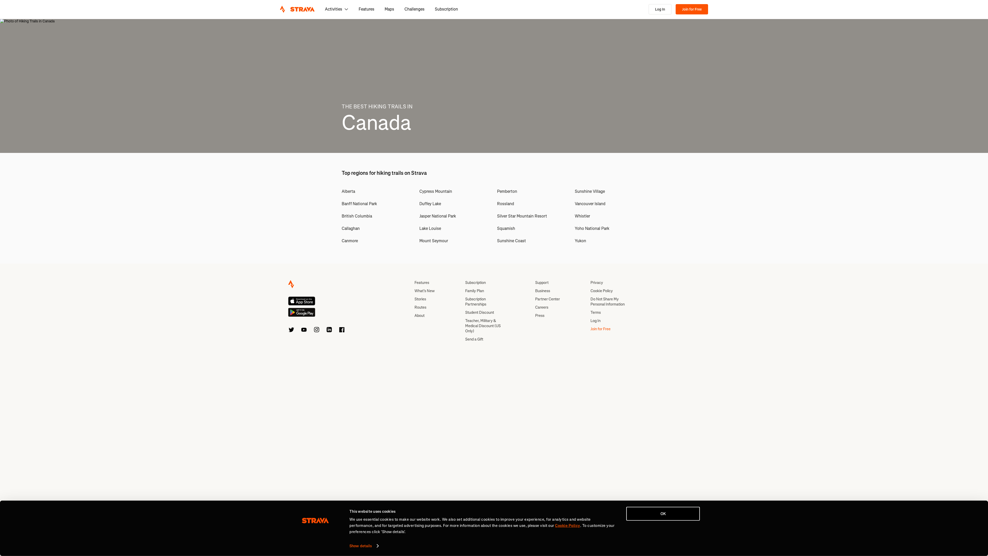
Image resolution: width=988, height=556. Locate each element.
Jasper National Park (437, 216)
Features (366, 9)
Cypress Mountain (435, 191)
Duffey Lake (430, 203)
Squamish (506, 228)
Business (542, 290)
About (419, 315)
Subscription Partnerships (475, 302)
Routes (420, 307)
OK (663, 513)
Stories (420, 299)
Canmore (350, 241)
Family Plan (474, 290)
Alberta (348, 191)
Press (539, 315)
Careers (541, 307)
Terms (595, 312)
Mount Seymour (433, 241)
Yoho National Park (592, 228)
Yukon (580, 241)
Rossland (505, 203)
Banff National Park (359, 203)
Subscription (446, 9)
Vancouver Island (590, 203)
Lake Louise (430, 228)
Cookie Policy (601, 290)
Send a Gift (474, 339)
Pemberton (507, 191)
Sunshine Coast (511, 241)
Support (542, 282)
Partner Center (547, 299)
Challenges (414, 9)
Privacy (596, 282)
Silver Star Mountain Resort (522, 216)
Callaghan (351, 228)
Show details (360, 546)
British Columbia (357, 216)
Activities (333, 9)
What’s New (424, 290)
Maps (389, 9)
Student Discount (479, 312)
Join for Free (692, 9)
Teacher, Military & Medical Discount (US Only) (483, 326)
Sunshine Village (590, 191)
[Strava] (297, 9)
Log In (660, 9)
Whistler (582, 216)
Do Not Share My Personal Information (607, 302)
